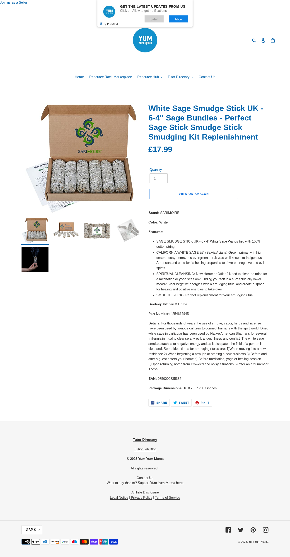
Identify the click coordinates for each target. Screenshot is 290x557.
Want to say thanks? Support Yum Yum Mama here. (145, 483)
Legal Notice (119, 497)
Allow (179, 19)
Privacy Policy (141, 497)
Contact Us (145, 478)
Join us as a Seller (13, 2)
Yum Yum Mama (258, 541)
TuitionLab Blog (145, 449)
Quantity (156, 170)
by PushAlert (111, 24)
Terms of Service (167, 497)
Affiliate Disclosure (145, 492)
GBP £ (31, 530)
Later (154, 19)
